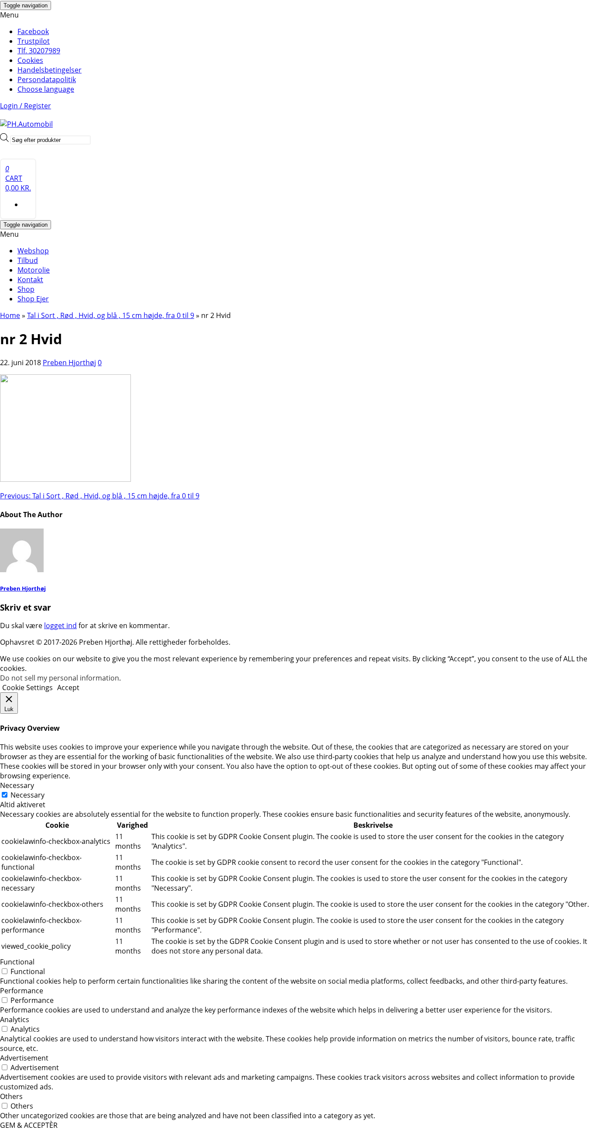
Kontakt (30, 279)
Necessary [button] (17, 785)
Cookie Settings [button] (27, 687)
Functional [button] (17, 962)
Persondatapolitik (46, 79)
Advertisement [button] (24, 1058)
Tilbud (27, 260)
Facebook (33, 31)
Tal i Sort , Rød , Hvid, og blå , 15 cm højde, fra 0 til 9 (99, 496)
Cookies (30, 60)
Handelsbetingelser (49, 70)
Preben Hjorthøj (69, 362)
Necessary (27, 795)
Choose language (45, 89)
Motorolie (33, 270)
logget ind (60, 625)
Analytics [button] (14, 1019)
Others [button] (11, 1096)
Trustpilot (33, 41)
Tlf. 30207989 (38, 50)
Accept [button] (68, 687)
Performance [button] (21, 990)
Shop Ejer (33, 299)
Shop (25, 289)
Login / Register (25, 106)
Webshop (33, 251)
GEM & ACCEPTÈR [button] (29, 1125)
